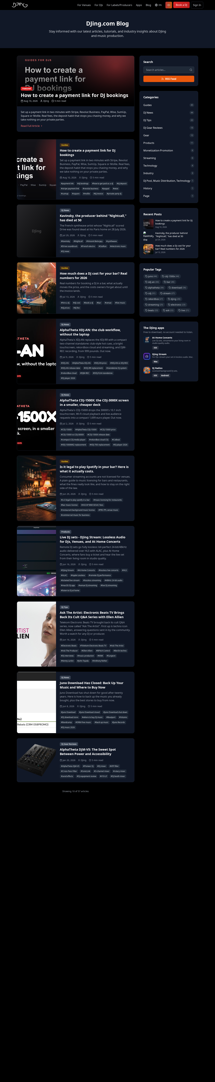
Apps (139, 5)
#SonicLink (85, 771)
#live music (120, 302)
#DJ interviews (67, 655)
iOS (155, 347)
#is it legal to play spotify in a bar (75, 500)
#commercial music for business (75, 515)
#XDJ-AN (65, 363)
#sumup (64, 193)
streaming (155, 304)
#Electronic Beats (68, 645)
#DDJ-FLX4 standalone (103, 373)
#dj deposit (122, 183)
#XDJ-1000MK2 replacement (73, 444)
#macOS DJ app (68, 585)
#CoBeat (116, 439)
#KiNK (100, 655)
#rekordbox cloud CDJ (98, 439)
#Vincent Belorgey (94, 241)
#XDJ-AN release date (70, 368)
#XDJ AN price (100, 363)
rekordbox (155, 298)
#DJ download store (69, 717)
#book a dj (88, 302)
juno (152, 276)
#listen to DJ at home (70, 590)
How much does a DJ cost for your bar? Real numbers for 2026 (173, 247)
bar (170, 281)
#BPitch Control (103, 650)
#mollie (86, 193)
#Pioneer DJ (88, 766)
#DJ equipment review (86, 776)
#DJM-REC (84, 373)
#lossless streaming (92, 580)
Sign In (197, 5)
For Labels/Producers (119, 5)
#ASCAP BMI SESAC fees (92, 505)
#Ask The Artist (116, 645)
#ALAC (64, 575)
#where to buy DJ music (92, 717)
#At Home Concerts (86, 570)
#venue (108, 302)
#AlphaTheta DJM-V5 (70, 766)
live (185, 310)
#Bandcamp (66, 722)
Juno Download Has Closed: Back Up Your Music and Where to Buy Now (91, 685)
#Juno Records (118, 722)
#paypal (105, 188)
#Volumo (123, 717)
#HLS (124, 570)
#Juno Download (68, 712)
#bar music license (69, 505)
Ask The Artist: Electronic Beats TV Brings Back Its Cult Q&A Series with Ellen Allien (92, 614)
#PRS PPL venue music (108, 510)
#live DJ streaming (109, 585)
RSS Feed (170, 79)
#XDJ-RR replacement (93, 368)
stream (169, 293)
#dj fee (77, 307)
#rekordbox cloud (68, 373)
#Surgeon (111, 655)
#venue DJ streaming (88, 585)
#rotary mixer (119, 771)
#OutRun (102, 246)
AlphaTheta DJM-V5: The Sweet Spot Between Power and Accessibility (88, 751)
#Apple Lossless (78, 575)
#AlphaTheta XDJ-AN (81, 363)
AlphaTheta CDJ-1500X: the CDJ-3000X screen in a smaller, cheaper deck (94, 402)
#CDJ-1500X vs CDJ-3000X (72, 434)
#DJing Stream (67, 570)
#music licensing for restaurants (107, 500)
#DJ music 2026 (68, 727)
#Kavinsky (65, 241)
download (179, 287)
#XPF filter (114, 766)
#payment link (67, 183)
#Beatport (110, 717)
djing (175, 298)
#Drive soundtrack (69, 246)
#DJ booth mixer (118, 776)
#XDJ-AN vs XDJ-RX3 (119, 363)
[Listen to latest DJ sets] (168, 5)
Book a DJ (181, 5)
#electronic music (118, 246)
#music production (85, 655)
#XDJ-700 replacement (100, 444)
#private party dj (114, 193)
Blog (148, 5)
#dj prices (65, 307)
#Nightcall (78, 241)
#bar (99, 302)
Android (165, 375)
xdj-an (153, 281)
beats (153, 310)
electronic (178, 304)
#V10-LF (103, 776)
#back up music (101, 722)
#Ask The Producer (69, 650)
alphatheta (156, 287)
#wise (115, 188)
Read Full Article (30, 126)
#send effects (67, 776)
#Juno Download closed (89, 712)
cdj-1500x (172, 276)
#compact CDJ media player (73, 439)
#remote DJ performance (100, 575)
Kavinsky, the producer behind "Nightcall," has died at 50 (171, 235)
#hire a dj (65, 302)
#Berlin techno (120, 650)
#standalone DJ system (116, 368)
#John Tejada (83, 660)
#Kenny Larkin (67, 660)
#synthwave (111, 241)
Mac (156, 361)
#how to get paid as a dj (102, 183)
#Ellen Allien (87, 650)
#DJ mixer (101, 766)
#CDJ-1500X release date (99, 434)
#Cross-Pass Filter (69, 771)
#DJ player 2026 (68, 378)
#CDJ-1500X (66, 429)
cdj (151, 293)
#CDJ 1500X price (108, 429)
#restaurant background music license (78, 510)
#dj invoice (98, 193)
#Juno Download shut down (115, 712)
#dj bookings (82, 183)
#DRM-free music (83, 722)
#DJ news (65, 251)
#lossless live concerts (108, 570)
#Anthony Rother (99, 660)
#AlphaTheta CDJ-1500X (85, 429)
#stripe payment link (70, 188)
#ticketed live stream (70, 580)
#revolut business (90, 188)
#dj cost (76, 302)
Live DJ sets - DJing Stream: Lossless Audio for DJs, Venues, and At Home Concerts (92, 539)
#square (75, 193)
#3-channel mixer (101, 771)
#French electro (88, 246)
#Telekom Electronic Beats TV (93, 645)
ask (169, 310)
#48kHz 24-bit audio (113, 580)
